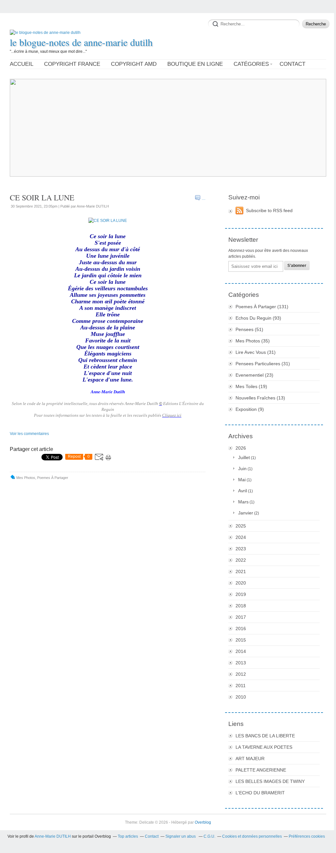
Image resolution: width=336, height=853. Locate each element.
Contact (292, 64)
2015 (241, 640)
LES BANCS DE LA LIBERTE (265, 735)
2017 (241, 617)
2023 (241, 548)
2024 (241, 537)
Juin (242, 468)
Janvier (245, 512)
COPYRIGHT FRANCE (72, 64)
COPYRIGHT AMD (134, 64)
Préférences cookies (307, 836)
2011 (241, 685)
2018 (241, 605)
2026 (241, 448)
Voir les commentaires (29, 433)
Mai (242, 479)
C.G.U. (209, 836)
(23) (254, 375)
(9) (250, 409)
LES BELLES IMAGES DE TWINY (270, 781)
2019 (241, 594)
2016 (241, 628)
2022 (241, 560)
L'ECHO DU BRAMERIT (260, 792)
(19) (251, 386)
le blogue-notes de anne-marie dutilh (81, 42)
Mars (243, 501)
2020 (241, 583)
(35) (253, 340)
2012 (241, 674)
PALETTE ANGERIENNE (261, 770)
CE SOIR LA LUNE (42, 197)
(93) (258, 318)
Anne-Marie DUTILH (53, 836)
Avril (242, 490)
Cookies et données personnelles (252, 836)
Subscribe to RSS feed (269, 210)
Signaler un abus (181, 836)
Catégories (251, 64)
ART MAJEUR (250, 758)
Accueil (21, 64)
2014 (241, 651)
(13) (260, 397)
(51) (249, 329)
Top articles (128, 836)
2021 (241, 571)
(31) (256, 352)
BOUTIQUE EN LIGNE (195, 64)
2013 (241, 662)
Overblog (203, 822)
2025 (241, 525)
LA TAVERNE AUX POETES (264, 747)
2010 (241, 697)
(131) (262, 306)
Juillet (244, 457)
